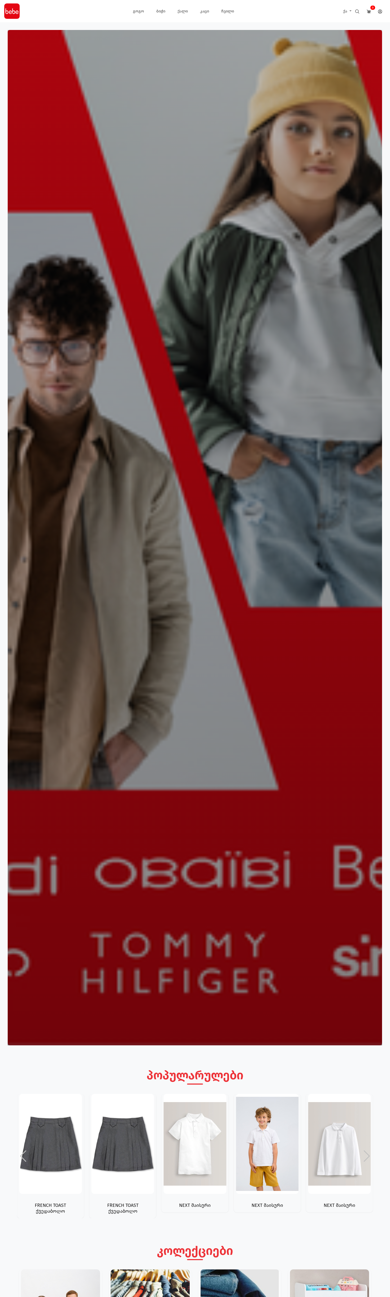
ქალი (182, 11)
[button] (366, 1156)
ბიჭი (160, 11)
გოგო (138, 11)
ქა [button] (345, 11)
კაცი (204, 11)
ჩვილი (227, 11)
